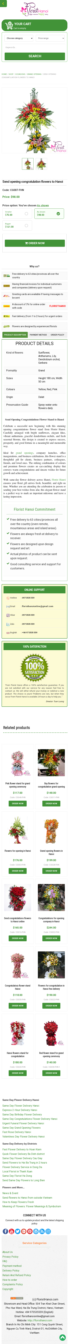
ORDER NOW (36, 243)
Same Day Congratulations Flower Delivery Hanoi (29, 1118)
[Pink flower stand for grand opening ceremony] (17, 762)
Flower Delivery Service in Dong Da (22, 1167)
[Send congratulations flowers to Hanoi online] (17, 897)
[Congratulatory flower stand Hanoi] (17, 964)
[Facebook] (5, 1231)
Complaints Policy (12, 1284)
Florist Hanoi (59, 479)
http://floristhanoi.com (40, 1320)
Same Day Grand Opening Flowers (21, 1127)
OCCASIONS (20, 74)
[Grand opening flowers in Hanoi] (51, 830)
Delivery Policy (10, 1270)
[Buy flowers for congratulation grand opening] (51, 762)
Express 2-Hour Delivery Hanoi (19, 1110)
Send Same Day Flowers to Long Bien (23, 1180)
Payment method (12, 1265)
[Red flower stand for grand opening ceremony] (51, 1032)
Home (4, 74)
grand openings (24, 452)
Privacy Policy (10, 1256)
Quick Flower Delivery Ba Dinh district (23, 1153)
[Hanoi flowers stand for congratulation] (17, 1032)
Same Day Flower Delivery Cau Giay (22, 1158)
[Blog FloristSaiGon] (36, 1231)
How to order (9, 1279)
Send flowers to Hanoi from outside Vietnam (27, 1197)
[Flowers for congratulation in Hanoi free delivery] (51, 964)
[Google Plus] (24, 1231)
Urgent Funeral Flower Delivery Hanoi (23, 1123)
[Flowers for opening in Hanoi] (17, 830)
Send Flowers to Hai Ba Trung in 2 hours (24, 1162)
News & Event (10, 1193)
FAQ (4, 1261)
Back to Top (62, 1337)
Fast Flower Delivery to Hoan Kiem (21, 1149)
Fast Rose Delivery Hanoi (16, 1132)
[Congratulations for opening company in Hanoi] (51, 897)
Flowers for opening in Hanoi (18, 851)
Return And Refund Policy (16, 1275)
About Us (7, 1252)
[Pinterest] (18, 1231)
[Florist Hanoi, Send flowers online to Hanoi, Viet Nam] (34, 9)
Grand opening (34, 74)
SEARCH (35, 56)
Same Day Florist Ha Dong (17, 1175)
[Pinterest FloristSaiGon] (30, 1231)
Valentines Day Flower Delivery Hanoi (23, 1136)
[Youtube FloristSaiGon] (11, 1231)
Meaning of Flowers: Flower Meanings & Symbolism (31, 1206)
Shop (11, 74)
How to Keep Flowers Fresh (18, 1202)
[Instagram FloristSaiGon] (48, 1231)
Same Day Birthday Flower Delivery (22, 1114)
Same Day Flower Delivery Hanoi (20, 1105)
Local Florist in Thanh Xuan (17, 1171)
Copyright (7, 1289)
